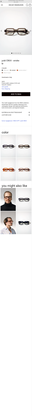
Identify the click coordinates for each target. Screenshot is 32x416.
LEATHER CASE (6, 115)
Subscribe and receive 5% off (16, 1)
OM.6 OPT (16, 121)
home (3, 121)
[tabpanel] (16, 31)
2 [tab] (13, 53)
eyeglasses (9, 121)
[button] (27, 5)
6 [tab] (20, 53)
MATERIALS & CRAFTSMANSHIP (12, 112)
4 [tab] (16, 53)
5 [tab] (18, 53)
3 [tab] (15, 53)
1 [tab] (11, 53)
